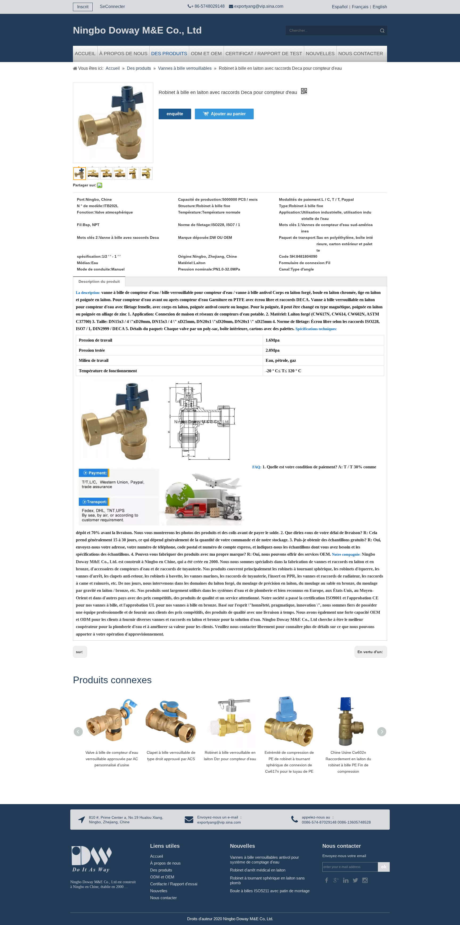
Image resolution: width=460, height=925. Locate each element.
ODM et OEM (206, 53)
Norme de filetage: (194, 225)
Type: (284, 206)
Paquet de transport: (298, 237)
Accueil (85, 53)
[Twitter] (356, 880)
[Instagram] (365, 880)
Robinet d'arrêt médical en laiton (257, 870)
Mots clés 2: (88, 237)
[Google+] (337, 880)
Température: (190, 212)
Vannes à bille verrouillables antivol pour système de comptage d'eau (264, 859)
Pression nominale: (195, 269)
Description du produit (99, 281)
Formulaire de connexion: (302, 263)
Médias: (84, 263)
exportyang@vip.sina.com (258, 6)
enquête (175, 114)
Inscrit (82, 7)
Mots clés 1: (290, 225)
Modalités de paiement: (300, 199)
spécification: (89, 256)
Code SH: (287, 256)
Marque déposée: (194, 237)
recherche (382, 30)
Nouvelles (320, 53)
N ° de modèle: (90, 206)
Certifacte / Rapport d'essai (173, 884)
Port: (81, 199)
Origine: (185, 256)
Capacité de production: (200, 199)
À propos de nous (123, 53)
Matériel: (186, 263)
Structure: (187, 206)
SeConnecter (112, 6)
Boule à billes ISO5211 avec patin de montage (270, 891)
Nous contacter (360, 53)
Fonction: (86, 212)
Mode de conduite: (94, 269)
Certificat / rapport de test (263, 53)
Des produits (169, 53)
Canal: (285, 269)
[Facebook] (327, 880)
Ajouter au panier (228, 114)
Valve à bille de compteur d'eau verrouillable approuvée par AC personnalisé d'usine (111, 758)
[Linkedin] (346, 880)
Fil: (80, 225)
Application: (290, 212)
